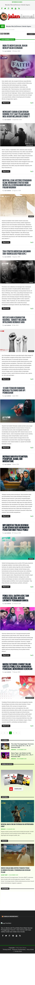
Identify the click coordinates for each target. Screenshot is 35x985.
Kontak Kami (18, 951)
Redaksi (13, 749)
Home (1, 29)
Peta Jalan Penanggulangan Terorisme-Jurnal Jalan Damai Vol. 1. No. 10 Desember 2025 (22, 745)
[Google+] (8, 8)
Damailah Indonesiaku (11, 916)
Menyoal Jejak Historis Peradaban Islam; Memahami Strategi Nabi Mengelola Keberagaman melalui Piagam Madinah (17, 184)
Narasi (31, 216)
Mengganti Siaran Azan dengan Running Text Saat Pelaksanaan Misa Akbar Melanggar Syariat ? (16, 114)
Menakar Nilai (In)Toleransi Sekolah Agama (17, 5)
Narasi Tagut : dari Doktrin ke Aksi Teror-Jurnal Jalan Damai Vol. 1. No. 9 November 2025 (22, 754)
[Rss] (19, 8)
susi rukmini (7, 51)
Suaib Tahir (4, 875)
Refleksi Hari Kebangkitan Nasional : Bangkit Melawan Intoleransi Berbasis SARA (14, 320)
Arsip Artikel (30, 949)
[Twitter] (5, 8)
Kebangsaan (29, 490)
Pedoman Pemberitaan (18, 949)
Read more (6, 102)
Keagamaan (29, 76)
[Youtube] (15, 8)
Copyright (11, 947)
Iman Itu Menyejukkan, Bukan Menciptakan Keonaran (15, 47)
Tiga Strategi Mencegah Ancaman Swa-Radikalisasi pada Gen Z (17, 252)
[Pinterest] (12, 8)
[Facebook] (1, 8)
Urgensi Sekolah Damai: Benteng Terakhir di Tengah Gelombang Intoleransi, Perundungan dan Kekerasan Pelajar (15, 870)
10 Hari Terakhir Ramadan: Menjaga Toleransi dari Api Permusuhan (14, 390)
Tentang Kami (7, 949)
